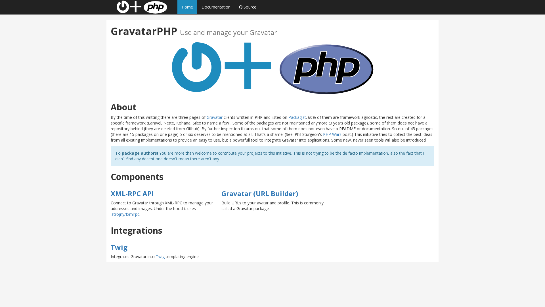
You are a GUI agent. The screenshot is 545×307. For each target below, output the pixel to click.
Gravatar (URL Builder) (259, 193)
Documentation (216, 7)
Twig (119, 247)
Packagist (297, 117)
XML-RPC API (132, 193)
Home (187, 7)
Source (249, 7)
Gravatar (215, 117)
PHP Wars (332, 134)
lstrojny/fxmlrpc (125, 214)
